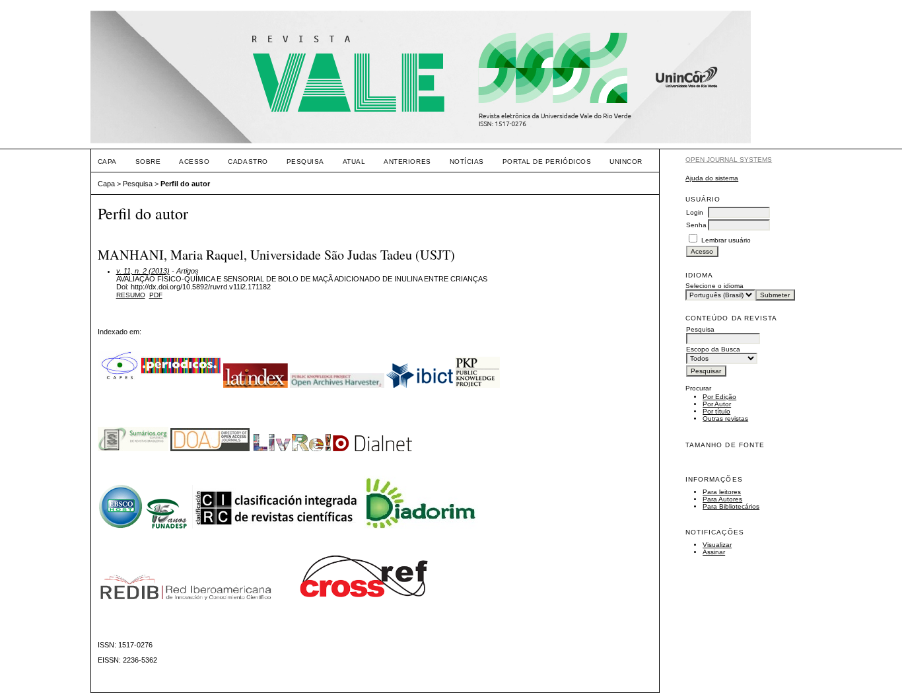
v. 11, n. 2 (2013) (143, 271)
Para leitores (722, 491)
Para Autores (722, 499)
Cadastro (247, 161)
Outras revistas (725, 418)
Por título (716, 411)
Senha (696, 225)
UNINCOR (625, 161)
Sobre (148, 161)
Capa (107, 161)
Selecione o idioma (714, 285)
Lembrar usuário (726, 240)
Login (694, 212)
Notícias (467, 161)
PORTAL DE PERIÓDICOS (547, 161)
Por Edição (719, 396)
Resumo (130, 295)
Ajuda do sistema (711, 178)
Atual (354, 161)
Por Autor (717, 404)
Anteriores (407, 161)
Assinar (714, 552)
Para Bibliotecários (731, 506)
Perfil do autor (185, 184)
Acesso (194, 161)
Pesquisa (305, 161)
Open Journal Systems (728, 159)
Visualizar (717, 544)
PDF (155, 295)
